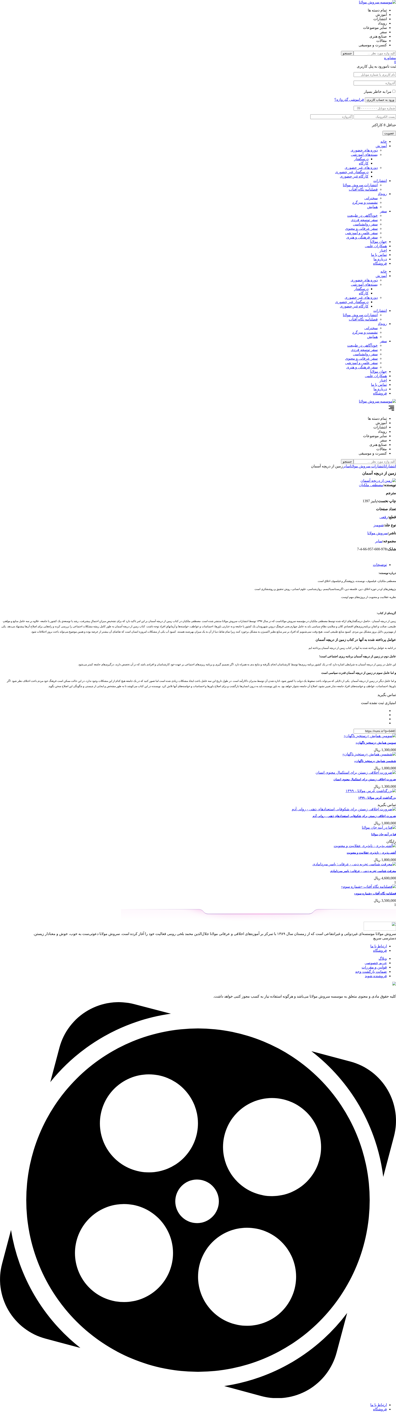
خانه (383, 141)
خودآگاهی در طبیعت (362, 215)
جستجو (347, 53)
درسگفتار (361, 159)
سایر (346, 466)
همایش (372, 207)
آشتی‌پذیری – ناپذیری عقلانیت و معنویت (371, 852)
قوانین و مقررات (374, 967)
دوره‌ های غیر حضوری (361, 168)
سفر (383, 211)
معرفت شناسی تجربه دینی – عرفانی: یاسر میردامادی (363, 871)
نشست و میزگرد (365, 202)
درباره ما (380, 259)
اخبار (383, 250)
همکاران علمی (376, 246)
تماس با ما (379, 255)
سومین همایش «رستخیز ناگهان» (376, 742)
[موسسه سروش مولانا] (377, 2)
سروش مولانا (377, 533)
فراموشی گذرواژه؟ (349, 99)
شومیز (379, 525)
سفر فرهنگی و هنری (362, 237)
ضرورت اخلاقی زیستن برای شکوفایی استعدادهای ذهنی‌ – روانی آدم (354, 816)
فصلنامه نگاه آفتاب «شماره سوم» (375, 893)
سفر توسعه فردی (364, 220)
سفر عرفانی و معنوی (361, 228)
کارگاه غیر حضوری (354, 176)
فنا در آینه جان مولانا (383, 834)
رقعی (384, 517)
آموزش (381, 146)
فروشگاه (380, 263)
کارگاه (363, 163)
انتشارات (380, 181)
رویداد (382, 194)
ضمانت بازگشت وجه (371, 971)
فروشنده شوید (376, 976)
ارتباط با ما (378, 946)
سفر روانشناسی (365, 224)
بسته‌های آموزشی (364, 154)
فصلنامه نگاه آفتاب (363, 189)
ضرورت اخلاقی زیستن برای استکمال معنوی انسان (364, 779)
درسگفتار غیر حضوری (351, 172)
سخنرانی (371, 198)
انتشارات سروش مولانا (360, 185)
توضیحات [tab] (380, 565)
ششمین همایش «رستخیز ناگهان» (375, 761)
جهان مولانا (378, 242)
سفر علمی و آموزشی (361, 233)
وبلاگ (383, 958)
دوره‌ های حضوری (364, 150)
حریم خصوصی (376, 963)
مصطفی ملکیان (371, 485)
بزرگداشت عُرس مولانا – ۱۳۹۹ (377, 797)
